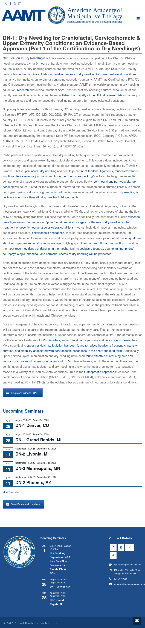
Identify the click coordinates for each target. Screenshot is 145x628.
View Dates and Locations (25, 504)
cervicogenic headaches (48, 232)
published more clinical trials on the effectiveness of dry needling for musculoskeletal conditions (73, 74)
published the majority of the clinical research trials (91, 95)
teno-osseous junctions (31, 176)
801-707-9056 (120, 578)
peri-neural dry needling (40, 171)
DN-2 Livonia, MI (32, 454)
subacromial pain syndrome (80, 340)
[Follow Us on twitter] (129, 547)
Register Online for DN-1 (25, 393)
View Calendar (11, 492)
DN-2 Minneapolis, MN (37, 468)
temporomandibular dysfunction (103, 243)
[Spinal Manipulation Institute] (72, 15)
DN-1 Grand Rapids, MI (38, 440)
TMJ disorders (50, 340)
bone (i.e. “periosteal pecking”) (74, 176)
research (23, 89)
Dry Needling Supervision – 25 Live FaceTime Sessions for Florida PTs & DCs (60, 563)
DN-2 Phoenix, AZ (33, 482)
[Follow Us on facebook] (113, 547)
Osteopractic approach (99, 371)
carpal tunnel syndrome (126, 238)
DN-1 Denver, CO (32, 425)
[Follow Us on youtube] (113, 555)
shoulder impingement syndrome (24, 243)
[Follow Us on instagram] (121, 547)
